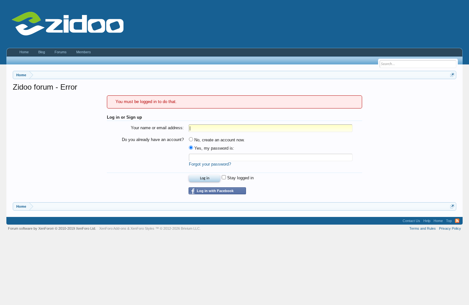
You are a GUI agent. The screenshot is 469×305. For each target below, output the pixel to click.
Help (426, 221)
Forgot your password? (210, 164)
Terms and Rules (422, 228)
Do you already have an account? (153, 139)
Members (83, 52)
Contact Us (411, 221)
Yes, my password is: (213, 148)
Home (24, 52)
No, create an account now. (219, 140)
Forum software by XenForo (52, 228)
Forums (61, 52)
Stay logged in (240, 177)
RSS (457, 221)
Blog (41, 52)
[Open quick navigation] (452, 75)
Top (449, 221)
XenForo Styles (142, 228)
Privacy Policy (450, 228)
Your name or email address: (157, 127)
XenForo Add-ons (112, 228)
